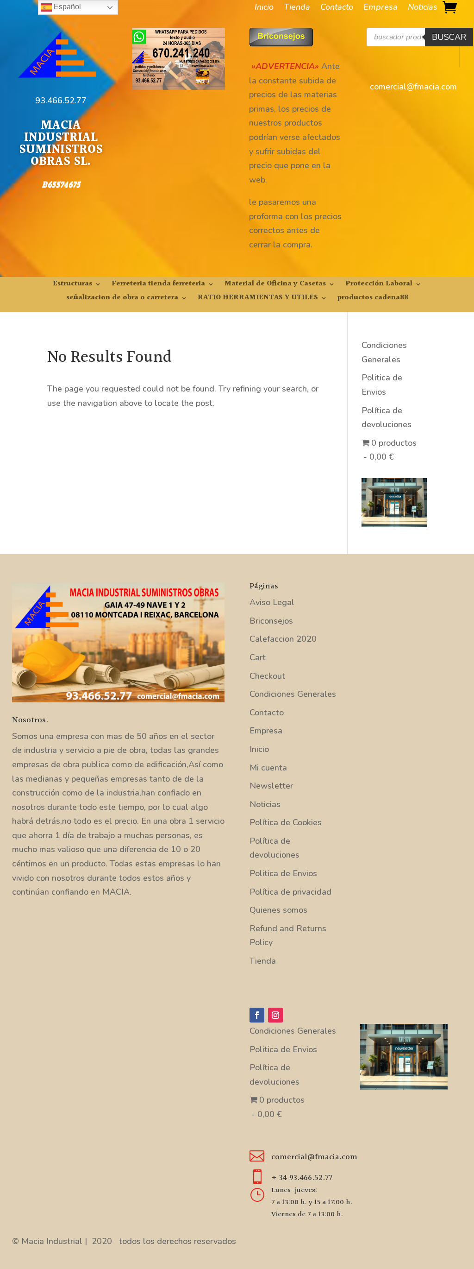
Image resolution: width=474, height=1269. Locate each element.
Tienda (297, 8)
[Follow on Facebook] (256, 1015)
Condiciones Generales (292, 694)
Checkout (267, 676)
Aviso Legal (271, 602)
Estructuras (72, 285)
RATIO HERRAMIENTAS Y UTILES (258, 299)
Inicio (264, 8)
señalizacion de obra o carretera (122, 299)
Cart (257, 657)
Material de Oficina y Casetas (275, 285)
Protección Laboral (378, 285)
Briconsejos (271, 620)
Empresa (380, 8)
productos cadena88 (372, 299)
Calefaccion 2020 (283, 638)
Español (66, 7)
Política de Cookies (285, 822)
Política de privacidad (290, 891)
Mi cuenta (268, 767)
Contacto (336, 8)
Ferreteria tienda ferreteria (158, 285)
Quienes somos (278, 909)
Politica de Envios (283, 873)
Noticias (422, 8)
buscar (449, 37)
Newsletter (271, 785)
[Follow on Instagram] (275, 1015)
